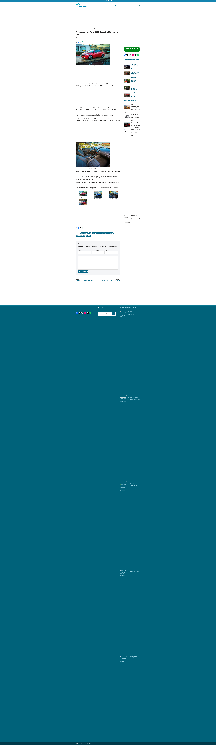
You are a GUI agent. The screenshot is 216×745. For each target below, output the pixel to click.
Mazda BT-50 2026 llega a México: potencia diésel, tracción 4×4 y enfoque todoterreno (134, 81)
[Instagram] (133, 55)
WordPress (89, 743)
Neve (77, 743)
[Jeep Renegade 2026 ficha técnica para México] (123, 698)
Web (106, 250)
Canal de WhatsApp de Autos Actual (132, 49)
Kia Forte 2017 (100, 233)
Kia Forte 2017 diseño (109, 233)
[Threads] (135, 55)
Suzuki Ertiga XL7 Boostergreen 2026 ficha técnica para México (132, 313)
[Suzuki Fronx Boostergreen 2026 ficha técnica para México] (123, 439)
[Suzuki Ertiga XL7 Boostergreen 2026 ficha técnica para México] (123, 353)
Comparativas (129, 5)
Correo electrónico (96, 250)
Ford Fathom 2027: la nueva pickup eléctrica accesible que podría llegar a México (135, 132)
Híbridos (116, 5)
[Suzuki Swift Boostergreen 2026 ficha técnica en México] (123, 612)
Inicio (77, 28)
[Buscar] (137, 5)
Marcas (80, 28)
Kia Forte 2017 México (80, 235)
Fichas (134, 5)
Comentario (80, 255)
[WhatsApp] (138, 55)
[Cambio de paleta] (139, 5)
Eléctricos (122, 5)
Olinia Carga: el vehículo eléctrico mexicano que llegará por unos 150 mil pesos (135, 117)
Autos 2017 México (84, 233)
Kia (82, 28)
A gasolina (111, 5)
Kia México (88, 235)
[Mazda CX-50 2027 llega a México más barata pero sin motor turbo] (127, 95)
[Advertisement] (108, 17)
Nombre (80, 250)
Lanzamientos (104, 5)
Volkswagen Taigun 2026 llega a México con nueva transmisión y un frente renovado (134, 88)
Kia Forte (94, 233)
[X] (127, 55)
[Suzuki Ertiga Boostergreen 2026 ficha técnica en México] (123, 526)
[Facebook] (125, 55)
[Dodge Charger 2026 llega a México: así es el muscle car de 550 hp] (127, 67)
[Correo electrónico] (130, 55)
